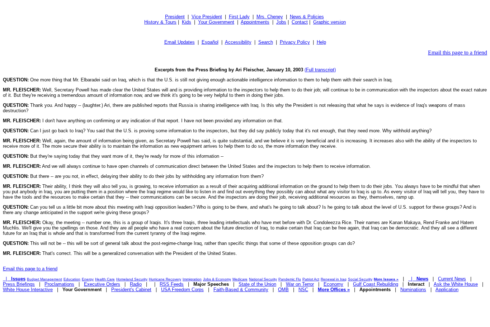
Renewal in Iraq (334, 279)
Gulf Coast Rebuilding (375, 284)
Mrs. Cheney (269, 16)
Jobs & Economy (217, 279)
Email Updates (179, 42)
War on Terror (300, 284)
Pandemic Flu (289, 279)
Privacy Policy (295, 42)
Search (265, 42)
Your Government (216, 22)
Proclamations (59, 284)
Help (321, 42)
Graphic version (329, 22)
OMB (283, 289)
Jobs (281, 22)
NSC (303, 289)
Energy (88, 279)
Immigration (192, 279)
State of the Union (257, 284)
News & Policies (307, 16)
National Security (263, 279)
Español (210, 42)
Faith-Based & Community (240, 289)
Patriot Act (310, 279)
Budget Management (44, 279)
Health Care (105, 279)
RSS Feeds (172, 284)
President (175, 16)
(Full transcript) (320, 69)
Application (446, 289)
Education (71, 279)
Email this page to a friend (457, 52)
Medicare (240, 279)
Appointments (255, 22)
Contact (300, 22)
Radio (136, 284)
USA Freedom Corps (182, 289)
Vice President (207, 16)
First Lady (239, 16)
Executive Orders (102, 284)
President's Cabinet (131, 289)
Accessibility (238, 42)
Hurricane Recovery (165, 279)
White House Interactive (28, 289)
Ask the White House (456, 284)
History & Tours (160, 22)
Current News (452, 278)
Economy (333, 284)
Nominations (413, 289)
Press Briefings (19, 284)
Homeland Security (131, 279)
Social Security (360, 279)
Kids (186, 22)
